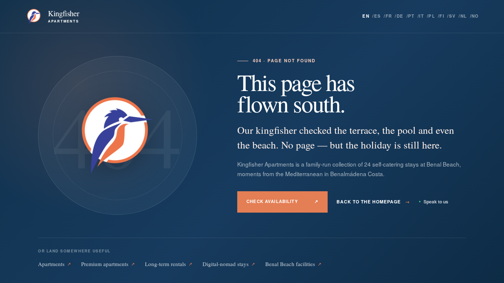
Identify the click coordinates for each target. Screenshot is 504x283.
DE (400, 16)
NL (463, 16)
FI (441, 16)
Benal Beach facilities (293, 264)
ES (377, 16)
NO (475, 16)
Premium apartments (108, 264)
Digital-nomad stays (229, 264)
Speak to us (433, 201)
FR (389, 16)
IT (421, 16)
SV (452, 16)
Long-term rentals (168, 264)
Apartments (54, 264)
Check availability (282, 201)
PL (431, 16)
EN (365, 16)
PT (411, 16)
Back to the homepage (373, 201)
